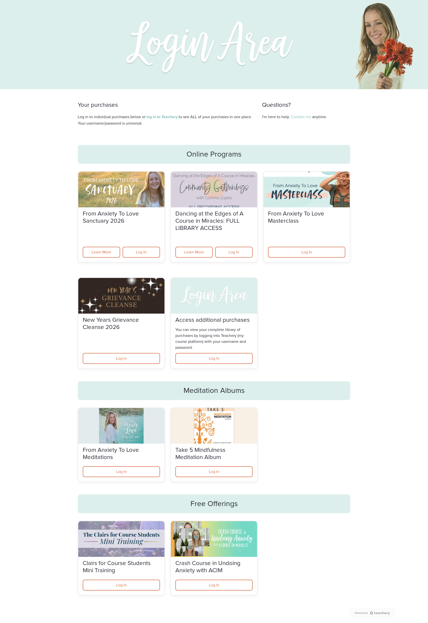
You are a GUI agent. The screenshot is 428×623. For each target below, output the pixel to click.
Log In (141, 252)
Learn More (101, 252)
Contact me (301, 116)
